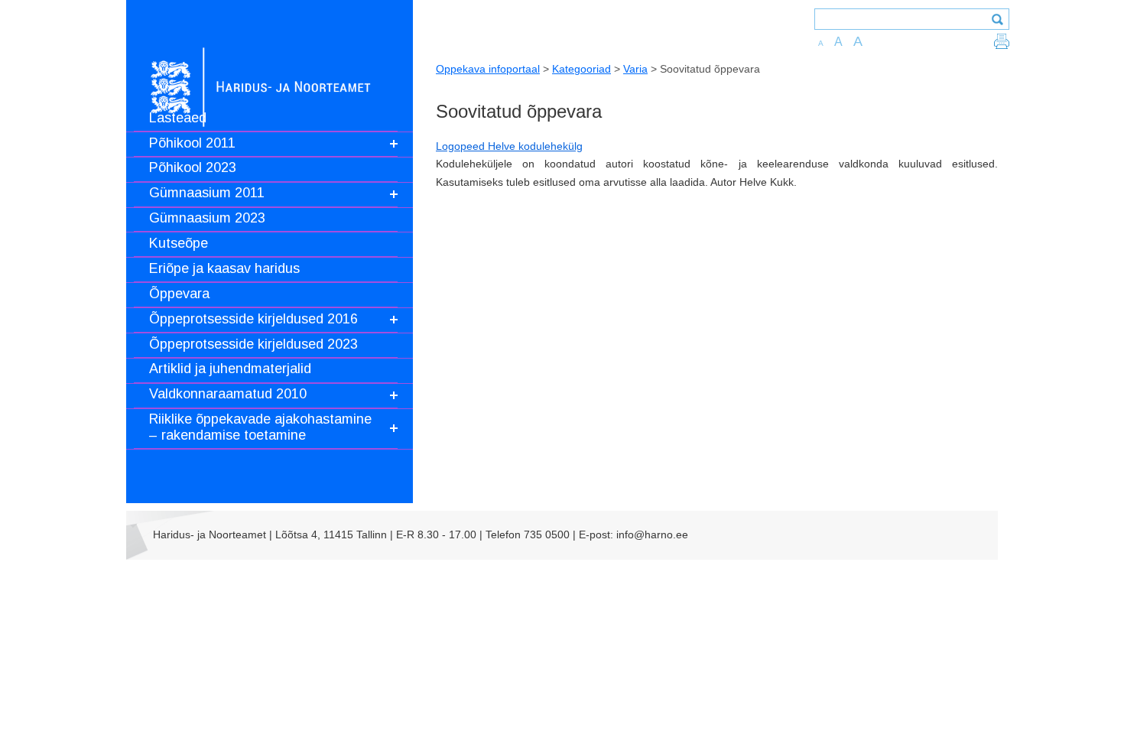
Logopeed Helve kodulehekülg (509, 146)
